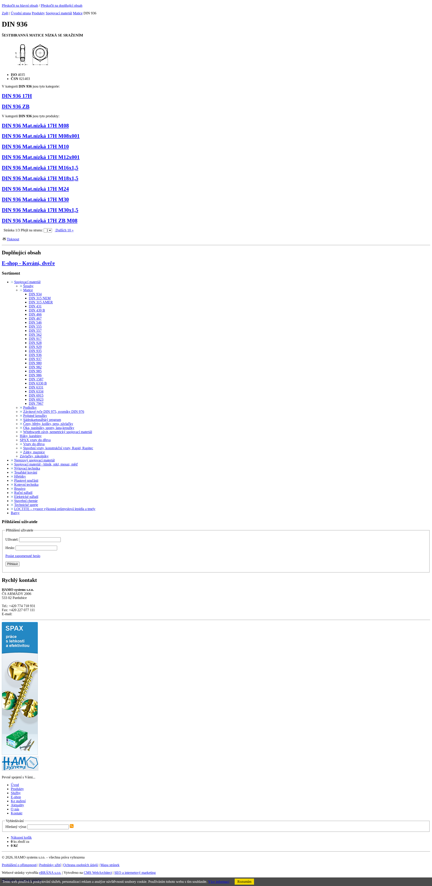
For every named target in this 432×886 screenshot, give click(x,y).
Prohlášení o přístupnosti (19, 865)
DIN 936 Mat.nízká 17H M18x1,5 (40, 178)
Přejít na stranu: (32, 230)
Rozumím (244, 882)
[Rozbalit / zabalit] (12, 282)
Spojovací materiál (59, 13)
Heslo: (10, 548)
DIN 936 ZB (15, 106)
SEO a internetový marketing (135, 873)
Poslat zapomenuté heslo (22, 556)
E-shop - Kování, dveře (28, 263)
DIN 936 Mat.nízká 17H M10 (35, 146)
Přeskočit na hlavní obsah (20, 5)
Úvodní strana (21, 13)
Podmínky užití (50, 865)
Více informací (218, 882)
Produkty (38, 13)
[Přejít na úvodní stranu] (20, 769)
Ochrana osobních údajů (80, 865)
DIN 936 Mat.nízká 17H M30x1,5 (40, 210)
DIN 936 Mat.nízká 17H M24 (35, 189)
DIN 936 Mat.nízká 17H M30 (35, 199)
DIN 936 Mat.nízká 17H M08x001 (41, 136)
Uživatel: (12, 539)
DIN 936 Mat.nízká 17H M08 (35, 126)
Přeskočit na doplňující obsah (61, 5)
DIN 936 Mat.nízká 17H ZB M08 (39, 221)
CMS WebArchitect (98, 873)
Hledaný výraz (15, 827)
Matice (78, 13)
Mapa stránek (109, 865)
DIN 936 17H (17, 96)
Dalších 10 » (64, 230)
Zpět (5, 13)
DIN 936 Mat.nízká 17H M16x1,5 (40, 168)
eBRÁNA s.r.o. (50, 873)
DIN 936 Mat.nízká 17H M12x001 (41, 157)
